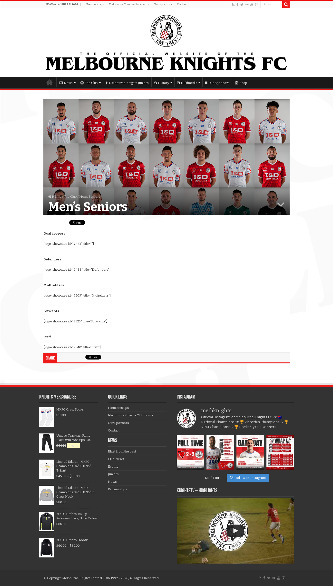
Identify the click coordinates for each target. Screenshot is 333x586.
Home (49, 82)
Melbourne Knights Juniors (129, 83)
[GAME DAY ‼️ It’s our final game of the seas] (250, 452)
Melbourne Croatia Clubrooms (129, 4)
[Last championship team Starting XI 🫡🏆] (220, 452)
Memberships (95, 4)
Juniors (113, 474)
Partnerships (117, 489)
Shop (243, 83)
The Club (91, 83)
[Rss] (233, 5)
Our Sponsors (163, 4)
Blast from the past (122, 451)
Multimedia (189, 83)
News (68, 83)
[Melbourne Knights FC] (166, 42)
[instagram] (257, 5)
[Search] (286, 4)
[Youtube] (252, 5)
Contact (182, 4)
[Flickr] (247, 5)
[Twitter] (242, 5)
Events (113, 466)
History (163, 83)
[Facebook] (237, 5)
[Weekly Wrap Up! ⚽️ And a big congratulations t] (280, 452)
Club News (116, 459)
